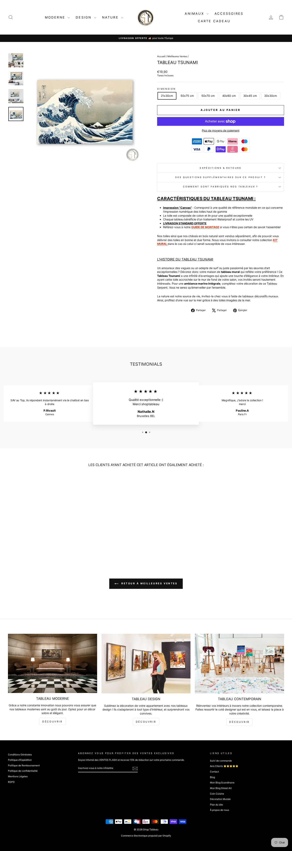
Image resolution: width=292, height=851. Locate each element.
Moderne (56, 17)
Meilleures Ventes (177, 56)
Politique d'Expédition (20, 759)
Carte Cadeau (214, 21)
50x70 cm (208, 95)
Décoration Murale (220, 799)
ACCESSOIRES (229, 14)
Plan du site (216, 804)
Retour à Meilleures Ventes (148, 583)
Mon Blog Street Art (221, 788)
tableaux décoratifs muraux (260, 296)
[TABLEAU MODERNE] (52, 663)
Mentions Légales (18, 776)
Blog (212, 777)
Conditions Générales (20, 754)
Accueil (161, 56)
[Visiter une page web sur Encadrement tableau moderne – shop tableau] (167, 243)
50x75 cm (187, 95)
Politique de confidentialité (23, 770)
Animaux (195, 14)
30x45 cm (250, 95)
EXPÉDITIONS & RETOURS (220, 168)
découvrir (52, 721)
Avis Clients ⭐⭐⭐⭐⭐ (224, 766)
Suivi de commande (221, 760)
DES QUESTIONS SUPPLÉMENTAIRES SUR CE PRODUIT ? (220, 177)
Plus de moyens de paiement (220, 130)
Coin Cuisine (217, 793)
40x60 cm (229, 95)
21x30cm (167, 95)
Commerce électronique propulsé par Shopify (146, 835)
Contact (214, 771)
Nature (111, 17)
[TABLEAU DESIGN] (146, 663)
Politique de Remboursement (24, 765)
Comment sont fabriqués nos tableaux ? (220, 186)
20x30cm (270, 95)
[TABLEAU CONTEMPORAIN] (239, 663)
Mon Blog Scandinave (222, 782)
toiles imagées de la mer (234, 300)
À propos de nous (219, 809)
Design (84, 17)
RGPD (11, 781)
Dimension (166, 88)
